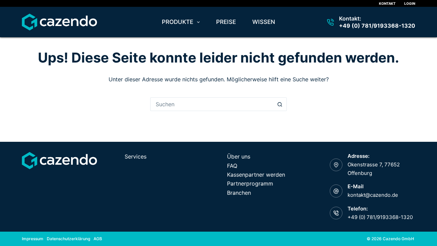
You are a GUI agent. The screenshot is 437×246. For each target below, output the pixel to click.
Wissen (263, 21)
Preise (226, 21)
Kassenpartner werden (256, 174)
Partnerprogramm (250, 183)
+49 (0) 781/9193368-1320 (377, 25)
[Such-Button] (280, 104)
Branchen (239, 192)
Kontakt (387, 3)
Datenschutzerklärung (68, 238)
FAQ (232, 165)
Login (409, 3)
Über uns (238, 156)
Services (135, 156)
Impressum (32, 238)
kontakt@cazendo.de (373, 195)
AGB (98, 238)
